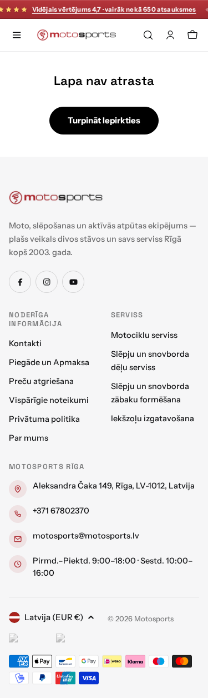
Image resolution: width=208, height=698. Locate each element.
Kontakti (25, 343)
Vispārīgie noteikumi (49, 400)
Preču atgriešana (41, 381)
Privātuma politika (44, 419)
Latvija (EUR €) (53, 617)
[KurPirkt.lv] (77, 640)
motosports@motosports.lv (86, 536)
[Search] (148, 35)
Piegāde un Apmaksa (49, 362)
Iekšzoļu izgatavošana (152, 418)
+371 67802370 (61, 511)
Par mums (28, 438)
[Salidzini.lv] (29, 640)
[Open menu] (17, 35)
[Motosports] (56, 197)
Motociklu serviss (144, 335)
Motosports (154, 618)
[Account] (170, 35)
